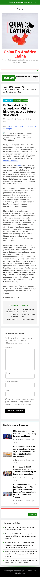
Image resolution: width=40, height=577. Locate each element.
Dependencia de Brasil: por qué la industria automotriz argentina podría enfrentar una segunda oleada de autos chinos (18, 2)
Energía (17, 100)
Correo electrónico (12, 382)
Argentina (8, 100)
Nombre (8, 373)
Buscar (33, 514)
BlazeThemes (19, 573)
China (18, 165)
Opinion (25, 100)
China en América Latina (20, 54)
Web (7, 390)
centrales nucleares (10, 161)
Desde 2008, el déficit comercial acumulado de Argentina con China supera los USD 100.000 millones (21, 554)
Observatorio (9, 119)
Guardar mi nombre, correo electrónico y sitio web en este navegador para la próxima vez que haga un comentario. (19, 401)
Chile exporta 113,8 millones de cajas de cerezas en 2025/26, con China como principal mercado (20, 536)
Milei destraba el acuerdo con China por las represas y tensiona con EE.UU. (24, 433)
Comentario (10, 347)
